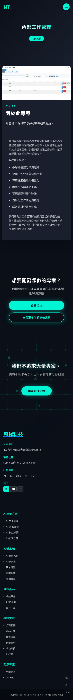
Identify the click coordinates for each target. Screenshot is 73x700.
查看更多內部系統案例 (37, 317)
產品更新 (10, 631)
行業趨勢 (10, 642)
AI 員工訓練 (12, 521)
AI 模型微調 (12, 532)
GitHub (10, 677)
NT (6, 7)
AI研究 (9, 654)
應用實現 (10, 579)
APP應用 (11, 602)
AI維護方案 (12, 538)
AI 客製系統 (12, 555)
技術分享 (10, 637)
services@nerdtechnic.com (19, 462)
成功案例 (10, 648)
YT (26, 475)
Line (18, 475)
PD (32, 475)
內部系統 (36, 38)
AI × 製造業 (12, 526)
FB (5, 475)
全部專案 (10, 671)
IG (11, 475)
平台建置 (10, 567)
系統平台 (10, 596)
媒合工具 (10, 608)
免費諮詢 (36, 305)
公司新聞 (10, 625)
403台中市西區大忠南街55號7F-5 (22, 449)
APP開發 (11, 561)
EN (13, 489)
